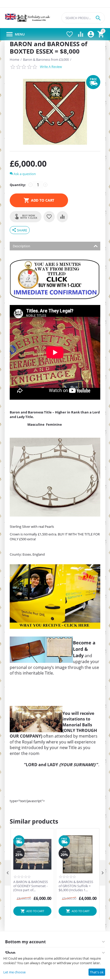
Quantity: (18, 184)
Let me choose (14, 972)
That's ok (97, 972)
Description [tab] (21, 246)
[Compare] (62, 216)
